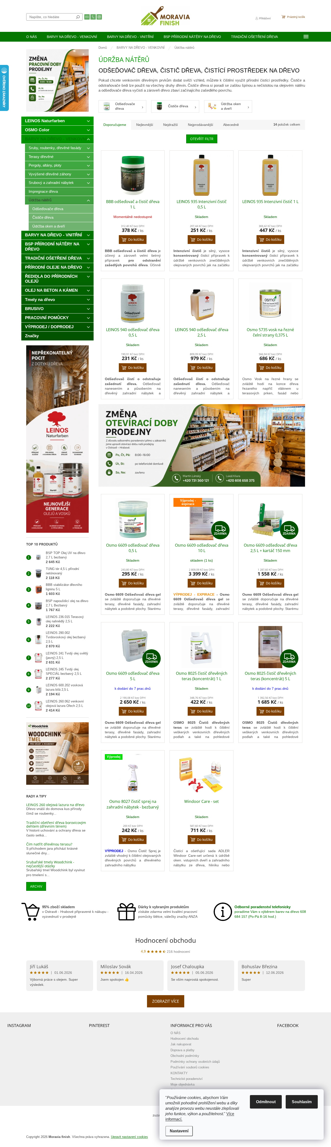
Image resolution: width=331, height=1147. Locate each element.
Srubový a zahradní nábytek (51, 183)
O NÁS (176, 1033)
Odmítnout (266, 1102)
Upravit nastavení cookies (129, 1137)
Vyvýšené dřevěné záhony (50, 174)
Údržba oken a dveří (48, 226)
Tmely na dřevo (40, 299)
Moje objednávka (183, 1084)
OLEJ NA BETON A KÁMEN (51, 290)
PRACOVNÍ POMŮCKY (47, 317)
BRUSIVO (34, 308)
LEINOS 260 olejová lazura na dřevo (55, 805)
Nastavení (179, 1131)
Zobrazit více (165, 1001)
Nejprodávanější (200, 125)
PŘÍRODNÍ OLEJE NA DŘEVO (53, 267)
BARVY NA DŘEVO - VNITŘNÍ (53, 235)
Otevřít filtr (201, 138)
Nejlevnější (144, 125)
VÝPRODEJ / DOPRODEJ (49, 327)
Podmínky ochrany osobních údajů (195, 1061)
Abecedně (231, 125)
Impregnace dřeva (43, 191)
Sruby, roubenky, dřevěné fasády (55, 148)
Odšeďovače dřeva (47, 209)
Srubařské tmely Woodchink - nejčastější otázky (50, 864)
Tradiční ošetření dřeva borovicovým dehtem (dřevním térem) (56, 824)
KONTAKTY (179, 1073)
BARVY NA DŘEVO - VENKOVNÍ (56, 139)
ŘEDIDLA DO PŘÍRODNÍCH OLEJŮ (51, 279)
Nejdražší (170, 125)
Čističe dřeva (42, 217)
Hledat (78, 17)
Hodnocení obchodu (165, 940)
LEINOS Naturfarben (45, 121)
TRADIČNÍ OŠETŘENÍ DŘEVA (53, 258)
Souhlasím (302, 1102)
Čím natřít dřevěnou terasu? (49, 844)
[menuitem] (31, 37)
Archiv (36, 886)
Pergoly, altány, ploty (45, 165)
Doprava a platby (183, 1050)
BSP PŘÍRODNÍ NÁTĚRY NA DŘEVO (52, 246)
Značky (32, 336)
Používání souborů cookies (190, 1067)
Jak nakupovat (181, 1044)
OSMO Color (37, 130)
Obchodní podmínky (185, 1056)
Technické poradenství (187, 1079)
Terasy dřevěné (41, 157)
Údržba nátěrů (40, 200)
